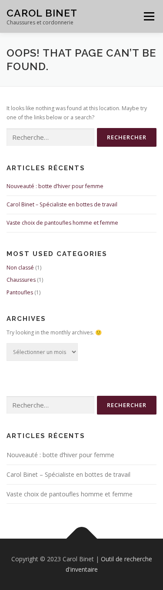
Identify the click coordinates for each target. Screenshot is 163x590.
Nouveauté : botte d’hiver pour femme (55, 186)
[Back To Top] (81, 538)
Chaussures (21, 279)
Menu (148, 16)
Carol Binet (42, 13)
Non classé (20, 267)
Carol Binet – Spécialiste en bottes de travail (62, 204)
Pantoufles (20, 292)
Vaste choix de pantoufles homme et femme (62, 222)
